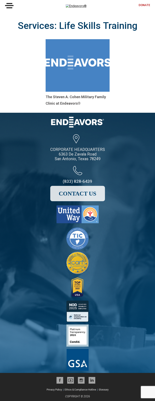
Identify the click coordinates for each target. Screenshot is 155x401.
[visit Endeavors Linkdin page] (92, 380)
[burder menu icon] (9, 5)
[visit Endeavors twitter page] (70, 380)
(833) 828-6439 (77, 181)
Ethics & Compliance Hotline (80, 389)
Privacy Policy (54, 389)
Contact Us (77, 193)
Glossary (104, 389)
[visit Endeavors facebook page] (60, 380)
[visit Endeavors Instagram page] (81, 380)
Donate (144, 5)
